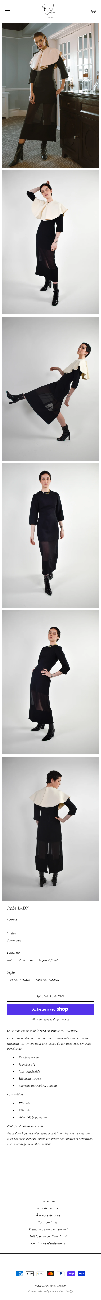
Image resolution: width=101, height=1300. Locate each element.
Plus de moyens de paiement (50, 1019)
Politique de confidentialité (48, 1236)
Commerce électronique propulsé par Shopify (50, 1291)
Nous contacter (48, 1222)
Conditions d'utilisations (48, 1243)
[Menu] (7, 10)
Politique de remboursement (48, 1229)
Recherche (48, 1201)
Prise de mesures (48, 1208)
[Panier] (93, 10)
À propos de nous (48, 1215)
